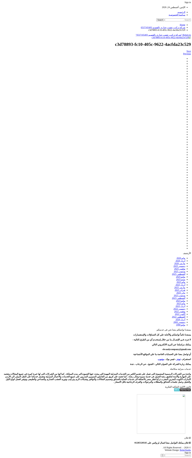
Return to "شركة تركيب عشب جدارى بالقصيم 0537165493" (163, 35)
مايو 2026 (181, 258)
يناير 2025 (180, 293)
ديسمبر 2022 (179, 309)
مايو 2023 (181, 303)
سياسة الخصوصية (177, 15)
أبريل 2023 (180, 306)
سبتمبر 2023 (179, 295)
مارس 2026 (179, 263)
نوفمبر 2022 (179, 311)
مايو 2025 (181, 282)
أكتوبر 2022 (180, 314)
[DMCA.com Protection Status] (182, 391)
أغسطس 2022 (178, 317)
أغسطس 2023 (178, 298)
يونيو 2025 (180, 279)
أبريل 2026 (180, 261)
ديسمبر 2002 (179, 322)
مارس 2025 (179, 287)
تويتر (178, 359)
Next (189, 51)
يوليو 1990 (180, 325)
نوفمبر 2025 (179, 269)
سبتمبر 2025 (179, 271)
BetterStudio (185, 450)
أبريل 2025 (180, 285)
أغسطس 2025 (178, 274)
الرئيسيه (181, 12)
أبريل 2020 (180, 319)
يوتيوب (161, 359)
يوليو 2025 (180, 277)
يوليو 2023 (180, 301)
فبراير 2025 (180, 290)
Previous (187, 54)
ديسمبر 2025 (179, 266)
